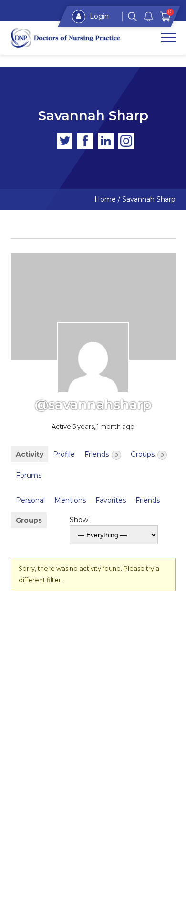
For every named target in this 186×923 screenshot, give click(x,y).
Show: (80, 519)
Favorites (110, 500)
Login (98, 16)
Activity (29, 454)
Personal (30, 500)
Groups (147, 454)
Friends (101, 454)
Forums (28, 475)
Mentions (70, 500)
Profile (64, 454)
